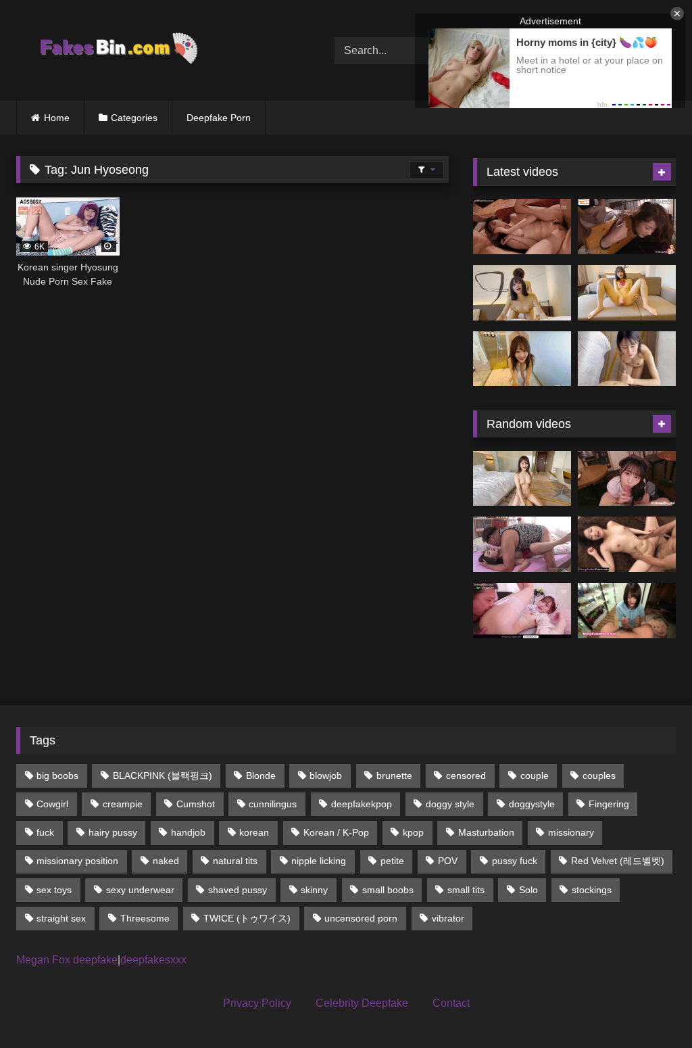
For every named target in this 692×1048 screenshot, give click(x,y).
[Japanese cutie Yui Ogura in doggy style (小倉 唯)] (522, 292)
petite (392, 860)
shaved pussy (237, 889)
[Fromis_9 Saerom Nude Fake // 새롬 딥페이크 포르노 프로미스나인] (627, 544)
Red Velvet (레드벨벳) (617, 860)
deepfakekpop (361, 804)
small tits (466, 889)
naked (166, 860)
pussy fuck (514, 860)
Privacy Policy (257, 1003)
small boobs (388, 889)
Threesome (145, 918)
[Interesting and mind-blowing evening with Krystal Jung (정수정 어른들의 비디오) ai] (627, 226)
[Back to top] (650, 1008)
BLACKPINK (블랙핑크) (162, 775)
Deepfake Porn (219, 117)
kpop (413, 832)
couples (599, 775)
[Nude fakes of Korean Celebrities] (154, 50)
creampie (123, 804)
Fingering (609, 804)
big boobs (57, 775)
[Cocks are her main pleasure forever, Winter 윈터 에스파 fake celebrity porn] (522, 226)
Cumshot (195, 804)
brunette (394, 775)
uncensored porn (360, 918)
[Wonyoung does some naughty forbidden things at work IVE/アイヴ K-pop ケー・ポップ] (627, 478)
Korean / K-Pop (336, 832)
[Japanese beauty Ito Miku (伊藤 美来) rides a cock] (522, 478)
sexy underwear (140, 889)
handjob (188, 832)
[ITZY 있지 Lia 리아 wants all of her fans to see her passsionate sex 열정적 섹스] (522, 544)
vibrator (448, 918)
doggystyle (532, 804)
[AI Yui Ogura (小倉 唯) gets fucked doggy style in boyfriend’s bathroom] (522, 359)
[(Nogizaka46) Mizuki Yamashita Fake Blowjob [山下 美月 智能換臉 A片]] (627, 610)
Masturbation (486, 832)
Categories (134, 117)
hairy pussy (113, 832)
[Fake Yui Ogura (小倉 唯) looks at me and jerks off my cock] (627, 359)
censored (466, 775)
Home (57, 117)
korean (254, 832)
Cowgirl (52, 804)
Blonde (261, 775)
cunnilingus (273, 804)
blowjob (326, 775)
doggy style (450, 804)
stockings (592, 889)
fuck (45, 832)
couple (534, 775)
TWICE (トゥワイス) (247, 918)
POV (448, 860)
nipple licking (318, 860)
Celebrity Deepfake (362, 1003)
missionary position (77, 860)
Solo (528, 889)
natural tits (235, 860)
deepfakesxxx (153, 960)
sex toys (54, 889)
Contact (451, 1003)
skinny (314, 889)
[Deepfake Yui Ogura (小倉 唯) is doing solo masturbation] (627, 292)
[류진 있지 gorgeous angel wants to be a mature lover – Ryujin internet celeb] (522, 610)
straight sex (61, 918)
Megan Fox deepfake (67, 960)
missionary (571, 832)
